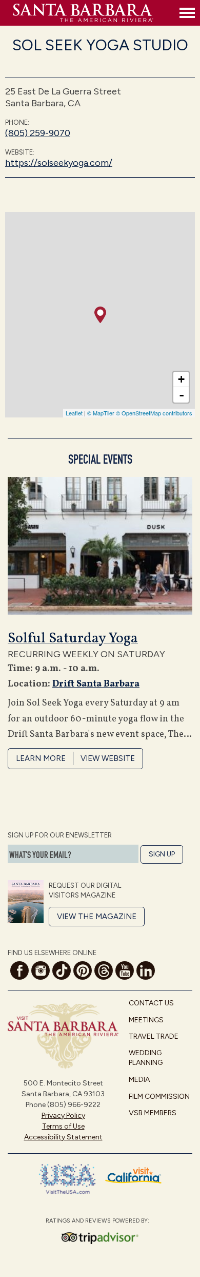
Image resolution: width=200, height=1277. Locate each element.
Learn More (41, 758)
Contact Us (151, 1003)
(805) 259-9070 (37, 133)
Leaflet (74, 413)
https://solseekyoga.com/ (58, 162)
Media (139, 1079)
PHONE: (17, 122)
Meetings (146, 1020)
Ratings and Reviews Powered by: (97, 1220)
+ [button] (181, 379)
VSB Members (152, 1113)
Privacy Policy (63, 1115)
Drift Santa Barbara (95, 684)
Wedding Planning (146, 1058)
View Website (108, 758)
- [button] (181, 395)
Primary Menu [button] (187, 13)
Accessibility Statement (63, 1137)
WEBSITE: (19, 152)
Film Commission (159, 1096)
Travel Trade (153, 1036)
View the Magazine (96, 916)
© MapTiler (100, 413)
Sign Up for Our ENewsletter (60, 835)
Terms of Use (63, 1126)
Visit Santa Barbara (93, 13)
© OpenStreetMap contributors (154, 413)
